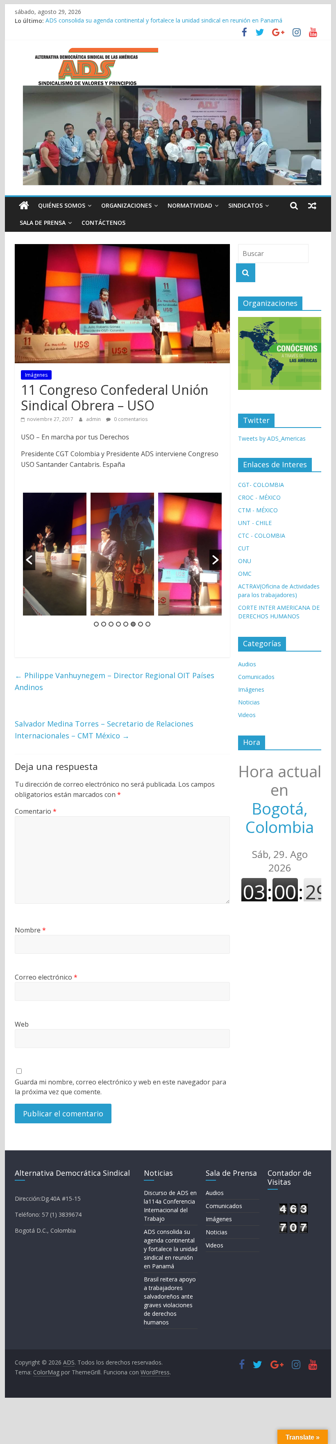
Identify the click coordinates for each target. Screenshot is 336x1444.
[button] (29, 560)
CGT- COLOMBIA (261, 485)
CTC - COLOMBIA (261, 535)
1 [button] (96, 624)
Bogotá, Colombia (279, 799)
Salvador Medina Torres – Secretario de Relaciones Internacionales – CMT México (104, 729)
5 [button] (125, 624)
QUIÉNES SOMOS (61, 205)
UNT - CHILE (255, 523)
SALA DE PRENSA (43, 222)
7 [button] (140, 624)
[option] (55, 554)
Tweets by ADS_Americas (272, 438)
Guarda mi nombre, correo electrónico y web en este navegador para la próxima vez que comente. (120, 1086)
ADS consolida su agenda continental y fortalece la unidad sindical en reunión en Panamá (163, 21)
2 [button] (103, 624)
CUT (244, 548)
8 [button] (147, 624)
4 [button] (118, 624)
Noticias (249, 702)
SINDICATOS (245, 205)
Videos (247, 715)
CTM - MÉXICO (258, 510)
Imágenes (36, 374)
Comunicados (256, 677)
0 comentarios (130, 419)
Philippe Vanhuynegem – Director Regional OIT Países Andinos (114, 681)
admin (94, 419)
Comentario (36, 811)
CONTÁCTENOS (103, 222)
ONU (244, 561)
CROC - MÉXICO (259, 497)
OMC (245, 573)
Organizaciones (126, 205)
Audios (247, 664)
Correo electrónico (46, 977)
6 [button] (133, 624)
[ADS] (24, 205)
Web (22, 1024)
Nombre (30, 930)
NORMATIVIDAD (190, 205)
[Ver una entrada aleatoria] (312, 205)
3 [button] (111, 624)
